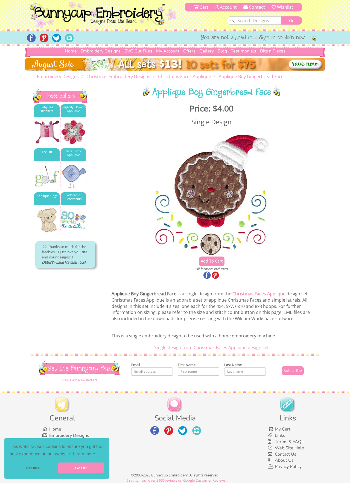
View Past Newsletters (79, 380)
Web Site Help (289, 448)
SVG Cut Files (138, 51)
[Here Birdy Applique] (73, 176)
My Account (167, 51)
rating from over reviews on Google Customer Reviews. (175, 480)
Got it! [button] (81, 468)
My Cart (282, 429)
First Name (187, 364)
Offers (189, 51)
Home (71, 51)
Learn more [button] (84, 454)
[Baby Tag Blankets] (47, 132)
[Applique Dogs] (47, 220)
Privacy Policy (288, 467)
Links (280, 435)
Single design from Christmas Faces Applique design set (211, 347)
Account (228, 7)
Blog (222, 51)
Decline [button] (33, 468)
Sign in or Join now (282, 38)
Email (135, 364)
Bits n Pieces (272, 51)
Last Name (233, 364)
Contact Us (285, 454)
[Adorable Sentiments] (73, 220)
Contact (256, 7)
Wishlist (284, 7)
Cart (203, 7)
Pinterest (216, 276)
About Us (284, 460)
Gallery (206, 51)
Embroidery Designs (101, 51)
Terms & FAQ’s (290, 442)
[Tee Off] (47, 176)
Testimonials (243, 51)
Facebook (207, 276)
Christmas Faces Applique (258, 294)
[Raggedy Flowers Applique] (73, 132)
